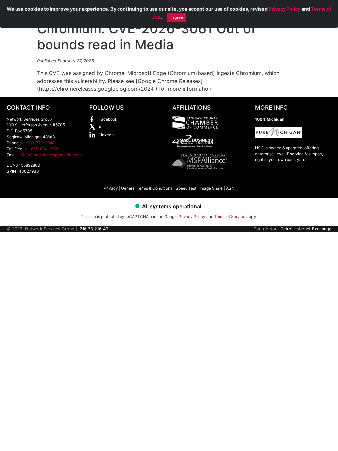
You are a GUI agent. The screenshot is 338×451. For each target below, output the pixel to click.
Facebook (108, 119)
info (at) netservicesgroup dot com (50, 154)
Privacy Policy (284, 9)
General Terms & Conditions (146, 188)
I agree (176, 17)
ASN (230, 188)
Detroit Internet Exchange (305, 228)
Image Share (211, 188)
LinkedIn (107, 134)
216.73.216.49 (94, 228)
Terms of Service (229, 216)
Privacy (111, 188)
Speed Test (186, 188)
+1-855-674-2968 (41, 148)
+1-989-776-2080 (37, 142)
